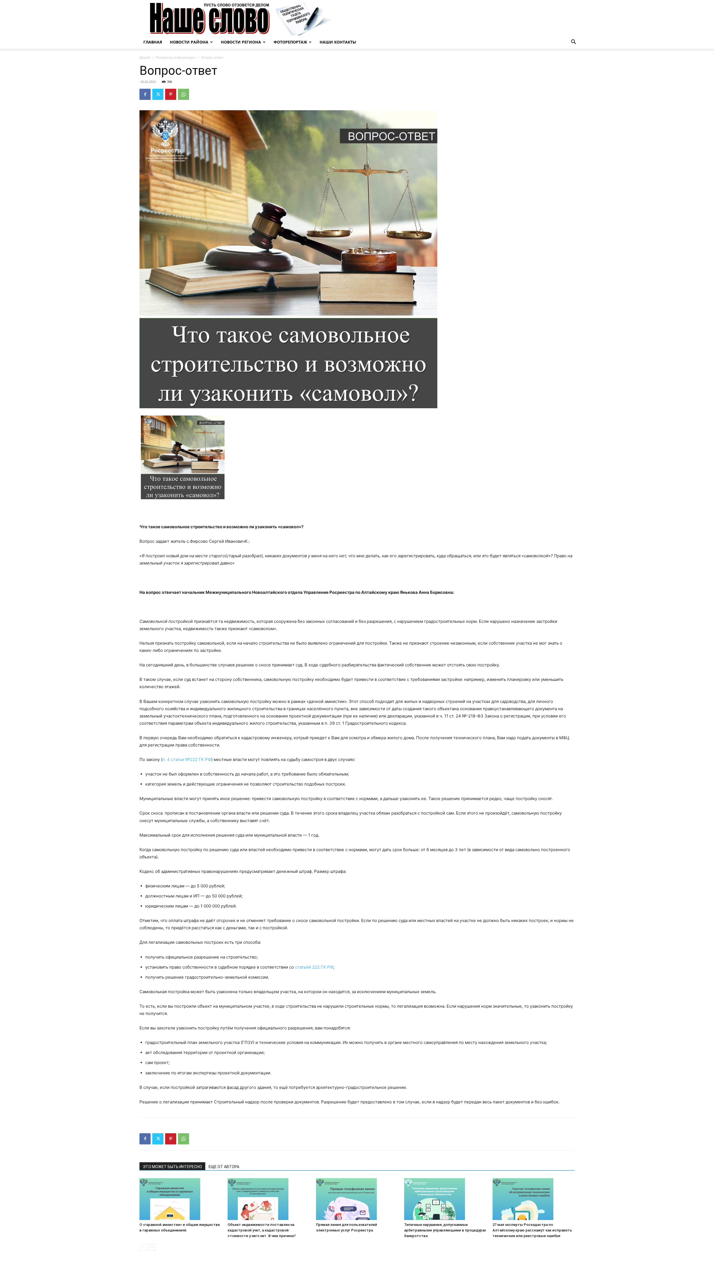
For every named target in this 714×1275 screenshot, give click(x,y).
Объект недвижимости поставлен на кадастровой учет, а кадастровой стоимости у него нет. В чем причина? (262, 1230)
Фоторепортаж (290, 42)
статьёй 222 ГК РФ (314, 967)
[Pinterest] (170, 94)
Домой (144, 57)
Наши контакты (338, 42)
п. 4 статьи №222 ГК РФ (186, 759)
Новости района (189, 42)
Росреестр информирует (176, 57)
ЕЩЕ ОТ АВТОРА (224, 1166)
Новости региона (241, 42)
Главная (152, 42)
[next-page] (151, 1246)
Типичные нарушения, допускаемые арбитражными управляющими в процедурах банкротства (445, 1230)
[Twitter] (157, 94)
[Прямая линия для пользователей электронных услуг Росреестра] (357, 1199)
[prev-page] (142, 1246)
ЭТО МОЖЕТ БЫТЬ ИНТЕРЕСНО (172, 1166)
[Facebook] (145, 94)
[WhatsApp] (183, 94)
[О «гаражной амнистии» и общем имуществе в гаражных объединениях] (180, 1199)
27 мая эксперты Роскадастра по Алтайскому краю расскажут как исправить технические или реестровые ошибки (532, 1230)
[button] (573, 42)
